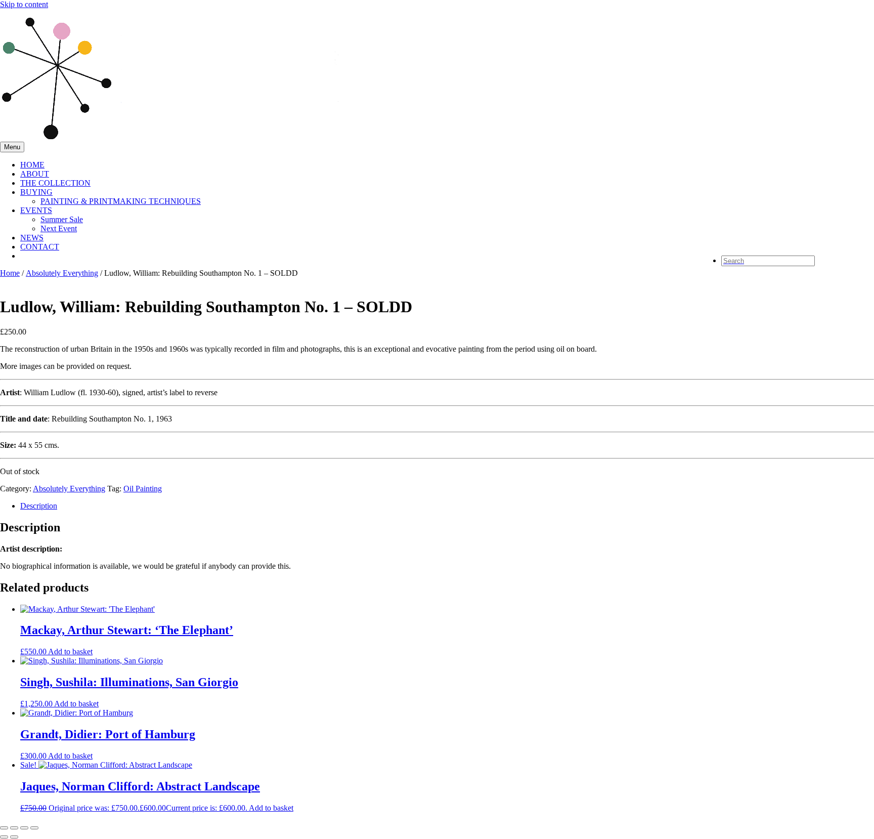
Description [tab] (38, 505)
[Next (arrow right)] (14, 836)
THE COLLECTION (55, 183)
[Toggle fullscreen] (14, 827)
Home (10, 273)
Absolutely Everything (62, 273)
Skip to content (24, 4)
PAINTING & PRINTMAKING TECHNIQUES (120, 201)
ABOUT (34, 174)
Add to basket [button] (70, 651)
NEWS (31, 237)
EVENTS (36, 210)
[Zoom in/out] (4, 827)
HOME (32, 164)
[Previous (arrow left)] (4, 836)
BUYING (36, 192)
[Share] (24, 827)
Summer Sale (61, 219)
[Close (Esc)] (34, 827)
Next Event (58, 228)
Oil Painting (142, 488)
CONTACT (39, 246)
